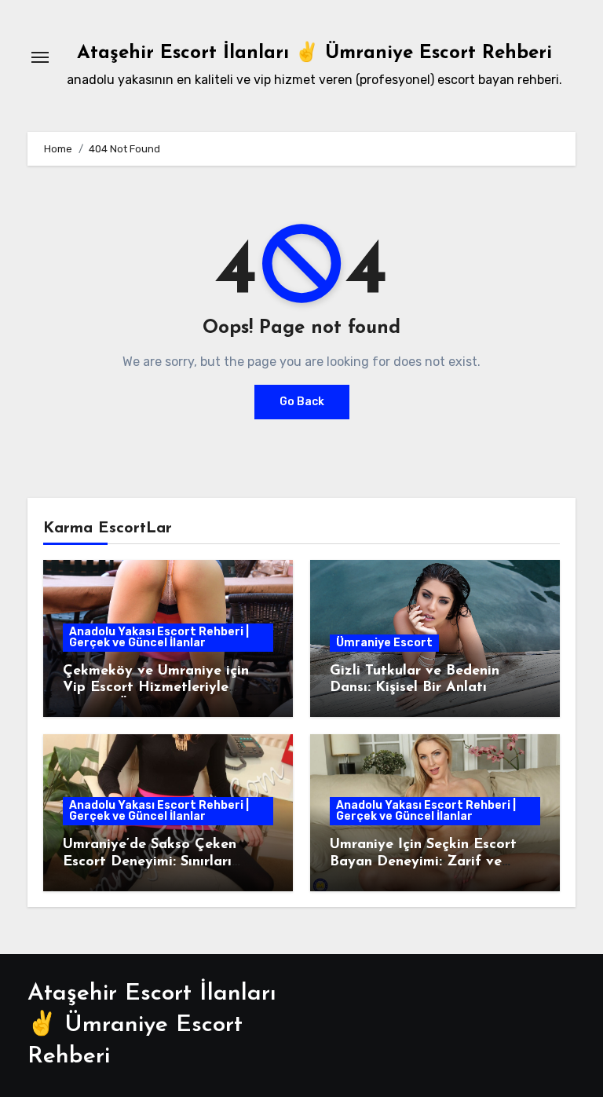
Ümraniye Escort (384, 642)
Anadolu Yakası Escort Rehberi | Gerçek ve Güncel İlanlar (159, 637)
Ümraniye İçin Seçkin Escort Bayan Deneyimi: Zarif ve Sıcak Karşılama (423, 862)
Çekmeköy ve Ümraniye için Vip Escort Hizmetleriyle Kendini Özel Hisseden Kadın (160, 688)
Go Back (302, 401)
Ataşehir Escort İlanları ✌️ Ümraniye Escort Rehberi (314, 53)
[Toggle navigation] (40, 57)
